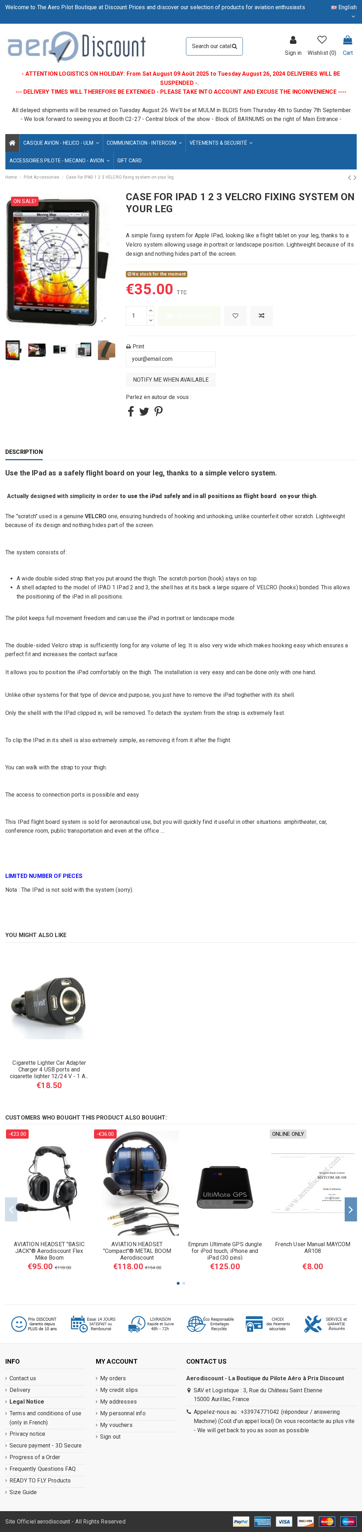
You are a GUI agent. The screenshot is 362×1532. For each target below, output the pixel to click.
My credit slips (119, 1390)
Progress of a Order (35, 1457)
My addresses (118, 1401)
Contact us (23, 1378)
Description (24, 452)
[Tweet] (144, 413)
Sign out (110, 1436)
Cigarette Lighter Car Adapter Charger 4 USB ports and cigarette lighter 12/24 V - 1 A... (49, 1069)
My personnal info (123, 1413)
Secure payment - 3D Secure (46, 1445)
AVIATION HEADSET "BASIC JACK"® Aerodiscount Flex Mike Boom (49, 1251)
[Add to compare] (261, 316)
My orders (113, 1378)
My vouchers (116, 1425)
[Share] (131, 413)
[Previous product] (350, 178)
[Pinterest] (158, 413)
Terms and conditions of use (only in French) (45, 1418)
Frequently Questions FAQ (43, 1468)
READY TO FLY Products (40, 1480)
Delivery (20, 1390)
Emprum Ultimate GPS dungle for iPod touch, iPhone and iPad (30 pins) (225, 1251)
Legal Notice (27, 1401)
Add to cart (194, 315)
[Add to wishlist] (235, 316)
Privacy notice (27, 1433)
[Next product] (355, 178)
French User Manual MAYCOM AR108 (312, 1247)
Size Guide (23, 1492)
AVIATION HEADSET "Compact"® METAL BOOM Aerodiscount (137, 1251)
